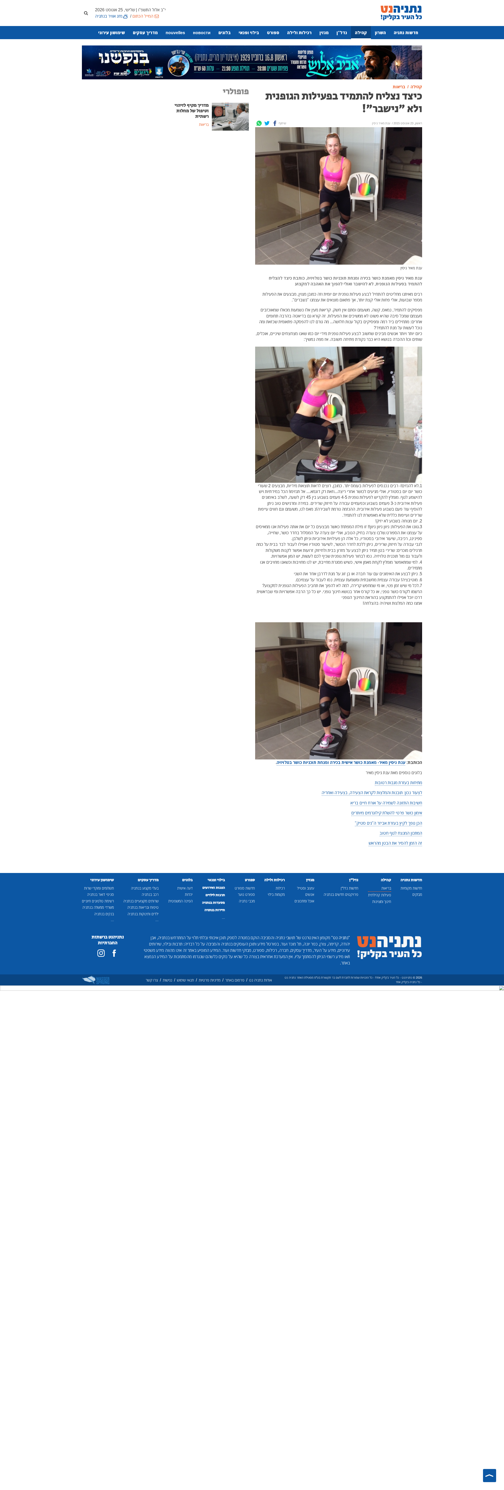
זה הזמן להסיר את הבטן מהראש (395, 843)
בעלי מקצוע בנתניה (145, 888)
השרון (380, 32)
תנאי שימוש (185, 980)
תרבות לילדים (215, 895)
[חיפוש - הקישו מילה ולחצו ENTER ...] (85, 12)
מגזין (324, 32)
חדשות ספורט (245, 888)
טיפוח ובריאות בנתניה (143, 907)
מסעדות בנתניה (213, 902)
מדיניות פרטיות (209, 980)
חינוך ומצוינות (381, 901)
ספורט (273, 32)
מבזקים (417, 894)
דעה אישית (185, 888)
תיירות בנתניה (214, 910)
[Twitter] (267, 123)
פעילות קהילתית (379, 894)
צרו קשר (152, 980)
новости (202, 32)
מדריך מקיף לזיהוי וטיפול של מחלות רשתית (192, 111)
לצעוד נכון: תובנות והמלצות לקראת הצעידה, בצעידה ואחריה (372, 792)
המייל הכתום (142, 16)
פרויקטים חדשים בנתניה (341, 894)
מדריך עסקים (145, 32)
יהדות (189, 894)
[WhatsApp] (259, 123)
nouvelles (175, 32)
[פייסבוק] (114, 953)
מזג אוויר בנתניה (108, 16)
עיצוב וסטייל (305, 888)
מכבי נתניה (247, 900)
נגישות (167, 980)
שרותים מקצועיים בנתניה (141, 900)
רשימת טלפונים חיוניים (98, 900)
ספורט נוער (246, 894)
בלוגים (224, 32)
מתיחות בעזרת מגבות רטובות (398, 782)
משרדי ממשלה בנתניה (98, 907)
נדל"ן (342, 32)
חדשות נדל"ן (349, 888)
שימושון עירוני (111, 32)
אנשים (309, 894)
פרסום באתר (234, 980)
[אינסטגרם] (101, 953)
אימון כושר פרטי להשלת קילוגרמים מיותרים (386, 813)
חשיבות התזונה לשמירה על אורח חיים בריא (386, 803)
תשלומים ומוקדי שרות (99, 888)
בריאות (386, 888)
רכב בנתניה (150, 894)
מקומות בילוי (276, 894)
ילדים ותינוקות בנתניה (143, 913)
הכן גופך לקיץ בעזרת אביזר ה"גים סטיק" (388, 823)
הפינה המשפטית (180, 900)
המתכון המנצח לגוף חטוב (401, 833)
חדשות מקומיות (411, 888)
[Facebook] (275, 123)
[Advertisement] (209, 174)
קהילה (361, 32)
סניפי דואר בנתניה (100, 894)
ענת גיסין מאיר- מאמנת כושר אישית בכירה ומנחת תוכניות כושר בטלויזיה (341, 762)
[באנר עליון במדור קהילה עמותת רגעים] (252, 62)
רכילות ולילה (299, 32)
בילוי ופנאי (249, 32)
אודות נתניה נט (260, 980)
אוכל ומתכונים (304, 900)
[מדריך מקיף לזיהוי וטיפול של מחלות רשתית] (230, 116)
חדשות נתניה (406, 32)
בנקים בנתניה (104, 913)
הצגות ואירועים (213, 887)
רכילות (280, 888)
